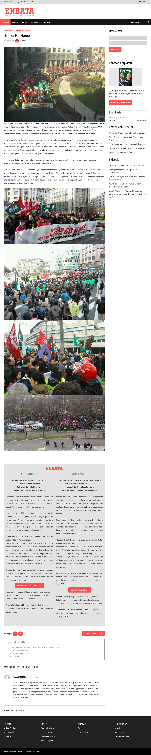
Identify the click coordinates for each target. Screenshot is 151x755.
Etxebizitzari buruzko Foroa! (120, 152)
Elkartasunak (28, 2)
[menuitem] (140, 2)
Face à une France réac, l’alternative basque (127, 133)
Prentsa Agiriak (47, 740)
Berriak (117, 728)
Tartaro (46, 22)
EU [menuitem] (140, 2)
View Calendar (140, 120)
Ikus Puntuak (46, 732)
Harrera (5, 22)
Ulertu (15, 22)
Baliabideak (119, 732)
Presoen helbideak (122, 736)
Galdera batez (83, 732)
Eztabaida (35, 22)
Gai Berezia (18, 31)
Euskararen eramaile (20, 650)
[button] (113, 120)
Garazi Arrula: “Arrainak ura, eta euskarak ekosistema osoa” (36, 647)
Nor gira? (18, 2)
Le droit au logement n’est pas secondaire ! (127, 148)
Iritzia (24, 22)
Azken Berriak (10, 728)
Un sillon (15, 656)
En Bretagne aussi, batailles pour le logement (127, 144)
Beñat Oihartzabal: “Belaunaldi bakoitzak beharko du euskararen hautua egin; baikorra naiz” (127, 194)
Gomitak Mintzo (47, 728)
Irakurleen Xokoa (48, 736)
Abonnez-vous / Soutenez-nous (29, 585)
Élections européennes (21, 653)
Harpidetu (135, 22)
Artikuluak (8, 31)
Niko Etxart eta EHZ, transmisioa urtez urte (127, 165)
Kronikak (8, 736)
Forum (80, 728)
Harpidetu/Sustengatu (79, 590)
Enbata (24, 41)
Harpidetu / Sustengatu (120, 103)
